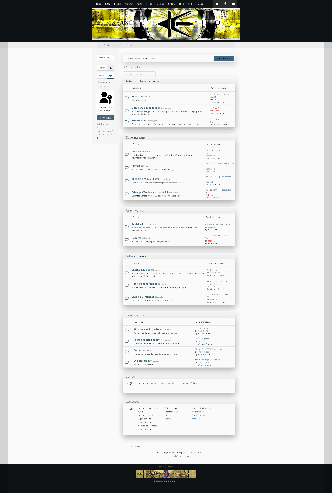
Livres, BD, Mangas (143, 296)
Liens (200, 4)
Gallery (171, 4)
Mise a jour (138, 96)
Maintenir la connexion (105, 84)
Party (139, 4)
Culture (130, 256)
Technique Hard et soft (147, 339)
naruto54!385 (198, 418)
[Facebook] (225, 4)
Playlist (136, 165)
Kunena (185, 456)
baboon (215, 99)
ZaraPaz (211, 182)
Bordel (137, 350)
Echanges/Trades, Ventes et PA (150, 192)
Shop (181, 4)
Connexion (105, 117)
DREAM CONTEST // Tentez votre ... (210, 349)
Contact (161, 467)
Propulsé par (176, 456)
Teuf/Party (138, 224)
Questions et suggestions (147, 107)
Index (130, 58)
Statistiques (132, 401)
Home (98, 4)
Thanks (170, 467)
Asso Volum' (214, 119)
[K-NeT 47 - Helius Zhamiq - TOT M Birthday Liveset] (166, 474)
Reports (129, 4)
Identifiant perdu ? (105, 131)
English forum (141, 360)
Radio (191, 4)
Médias (160, 4)
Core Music (138, 151)
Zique (129, 137)
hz (199, 341)
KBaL (107, 4)
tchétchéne (215, 272)
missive (215, 122)
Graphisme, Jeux (141, 269)
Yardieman (213, 155)
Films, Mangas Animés (144, 283)
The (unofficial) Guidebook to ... (208, 359)
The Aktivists (203, 351)
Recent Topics (141, 58)
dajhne (213, 286)
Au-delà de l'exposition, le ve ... (218, 224)
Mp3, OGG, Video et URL (146, 179)
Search (152, 58)
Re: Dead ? (214, 108)
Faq (177, 467)
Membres (131, 376)
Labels (117, 4)
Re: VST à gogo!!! (202, 338)
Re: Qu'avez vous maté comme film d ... (217, 282)
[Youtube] (233, 4)
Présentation (139, 120)
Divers (129, 315)
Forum (149, 4)
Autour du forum (136, 81)
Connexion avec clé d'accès (105, 109)
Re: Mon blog (212, 270)
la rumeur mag (201, 328)
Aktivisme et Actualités (147, 329)
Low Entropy (203, 362)
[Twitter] (217, 4)
